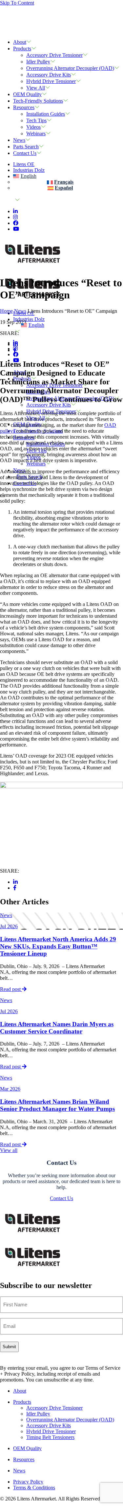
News (19, 140)
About (19, 42)
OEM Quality (27, 94)
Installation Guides (45, 114)
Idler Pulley (38, 61)
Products (22, 48)
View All (35, 88)
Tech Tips (36, 120)
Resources (23, 107)
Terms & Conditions (34, 1487)
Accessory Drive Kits (48, 74)
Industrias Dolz (29, 170)
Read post (11, 989)
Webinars (36, 133)
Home (6, 311)
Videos (33, 127)
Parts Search (26, 146)
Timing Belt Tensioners (50, 1437)
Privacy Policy (28, 1481)
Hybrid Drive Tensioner (51, 81)
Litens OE (23, 164)
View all (8, 1150)
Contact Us (24, 153)
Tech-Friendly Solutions (38, 101)
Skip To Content (17, 3)
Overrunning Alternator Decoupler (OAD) (70, 68)
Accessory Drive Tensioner (54, 55)
